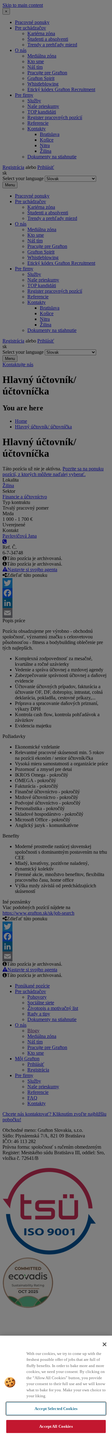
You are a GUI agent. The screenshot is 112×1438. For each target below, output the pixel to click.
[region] (56, 1387)
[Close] (104, 1344)
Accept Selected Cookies (56, 1408)
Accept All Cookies (55, 1426)
